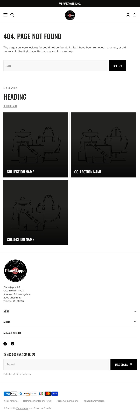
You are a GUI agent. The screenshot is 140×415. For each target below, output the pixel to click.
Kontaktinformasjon (94, 401)
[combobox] (55, 65)
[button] (134, 15)
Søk (115, 66)
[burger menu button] (5, 15)
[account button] (128, 15)
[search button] (12, 15)
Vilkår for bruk (10, 401)
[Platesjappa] (70, 15)
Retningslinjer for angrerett (37, 401)
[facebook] (5, 344)
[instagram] (12, 344)
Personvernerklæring (68, 401)
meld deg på (121, 364)
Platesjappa (22, 408)
